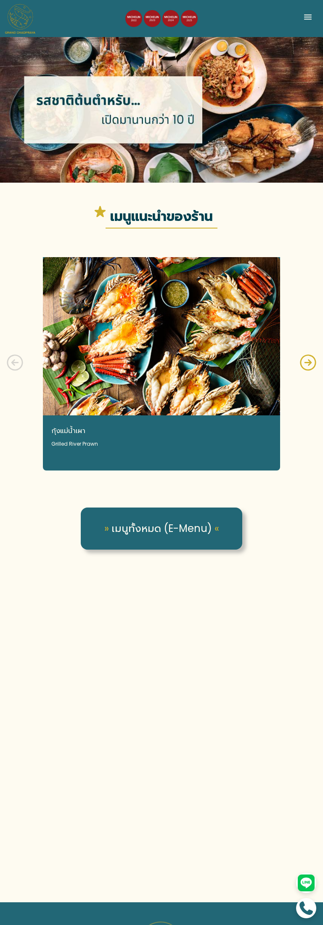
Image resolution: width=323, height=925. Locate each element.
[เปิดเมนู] (308, 20)
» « (161, 528)
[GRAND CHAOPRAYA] (20, 18)
